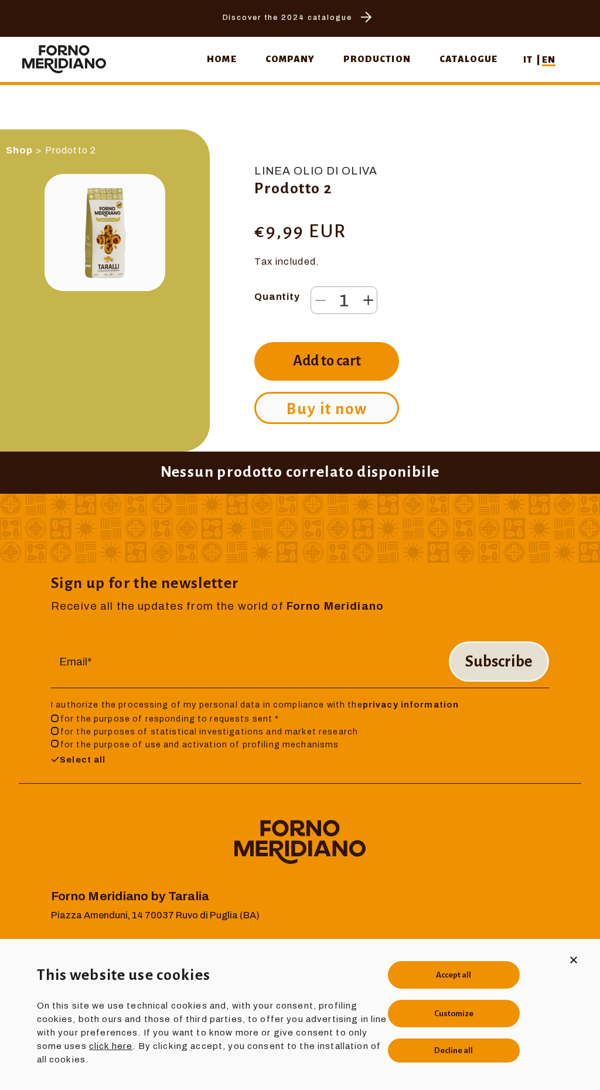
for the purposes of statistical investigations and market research (209, 731)
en (548, 59)
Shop (19, 150)
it (528, 59)
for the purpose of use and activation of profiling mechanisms (199, 744)
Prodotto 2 (70, 150)
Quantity (276, 297)
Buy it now (327, 409)
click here (110, 1046)
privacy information (411, 704)
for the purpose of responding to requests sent (169, 718)
